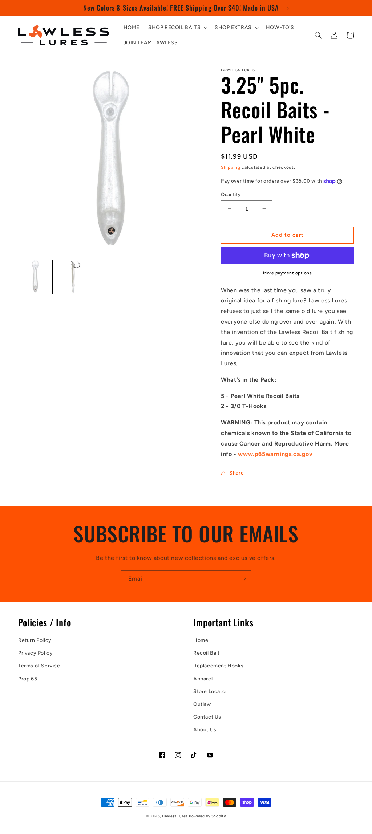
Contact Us (207, 717)
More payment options (287, 273)
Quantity (230, 194)
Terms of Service (39, 666)
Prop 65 (27, 679)
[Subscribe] (243, 578)
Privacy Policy (35, 653)
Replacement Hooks (218, 666)
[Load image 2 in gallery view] (73, 277)
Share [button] (236, 473)
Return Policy (35, 640)
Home (200, 640)
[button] (177, 27)
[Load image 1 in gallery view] (35, 277)
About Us (205, 730)
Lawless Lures (174, 816)
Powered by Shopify (207, 816)
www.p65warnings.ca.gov (275, 454)
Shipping (230, 167)
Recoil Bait (206, 653)
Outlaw (202, 704)
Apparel (203, 679)
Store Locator (210, 691)
